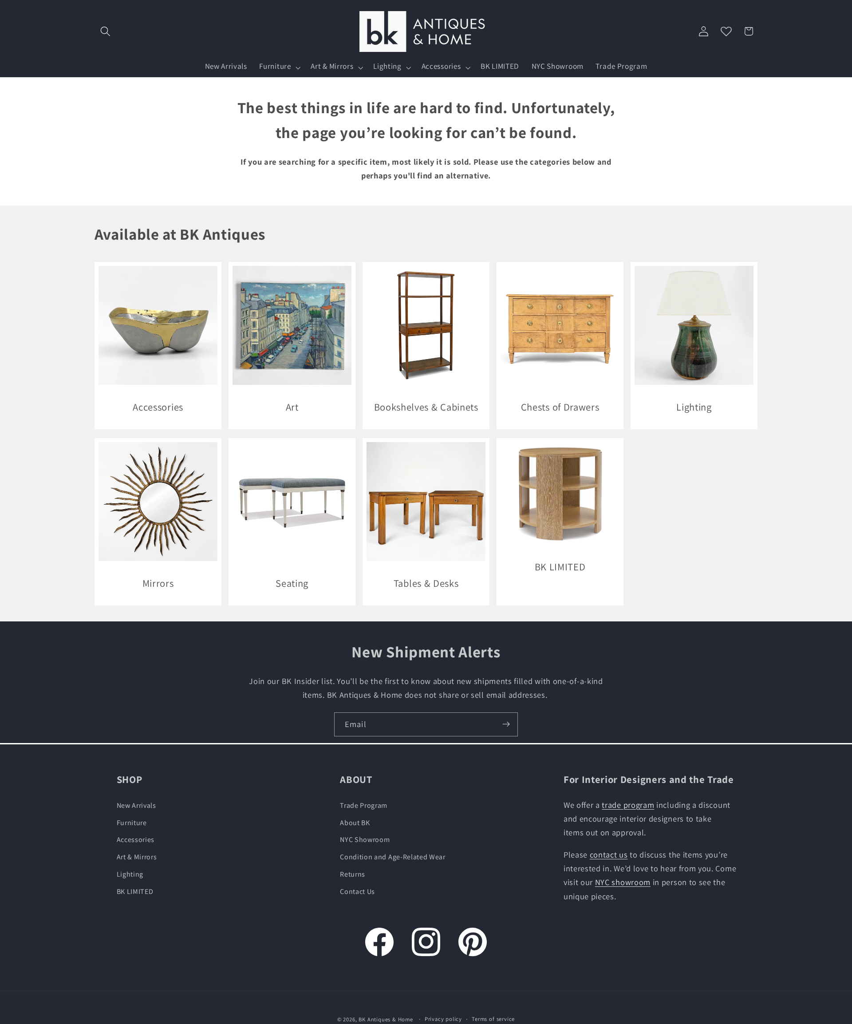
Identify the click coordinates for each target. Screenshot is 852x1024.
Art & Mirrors (137, 857)
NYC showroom (623, 882)
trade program (628, 804)
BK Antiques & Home (386, 1019)
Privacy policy (443, 1019)
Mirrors (158, 583)
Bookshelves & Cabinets (426, 406)
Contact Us (357, 891)
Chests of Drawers (560, 406)
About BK (355, 822)
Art (291, 406)
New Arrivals (136, 805)
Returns (352, 874)
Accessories (158, 406)
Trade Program (363, 805)
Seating (292, 583)
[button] (106, 31)
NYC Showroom (365, 839)
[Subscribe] (506, 724)
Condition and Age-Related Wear (393, 857)
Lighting (694, 406)
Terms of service (493, 1019)
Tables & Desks (426, 583)
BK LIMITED (560, 566)
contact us (609, 854)
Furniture (132, 822)
